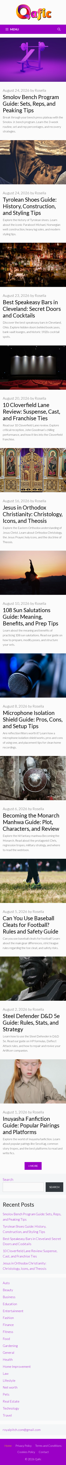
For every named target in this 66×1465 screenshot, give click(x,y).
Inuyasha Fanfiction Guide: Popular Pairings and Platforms (31, 1125)
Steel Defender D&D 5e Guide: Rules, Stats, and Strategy (31, 1022)
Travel (7, 1415)
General (8, 1352)
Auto (6, 1283)
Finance (8, 1325)
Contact (44, 1452)
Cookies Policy (26, 1452)
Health (8, 1359)
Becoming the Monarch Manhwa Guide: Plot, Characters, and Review (31, 822)
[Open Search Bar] (59, 29)
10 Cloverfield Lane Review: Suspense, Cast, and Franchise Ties (31, 411)
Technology (11, 1408)
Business (9, 1297)
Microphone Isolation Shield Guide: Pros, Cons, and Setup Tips (33, 719)
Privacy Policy (23, 1445)
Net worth (10, 1387)
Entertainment (13, 1311)
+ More (33, 1165)
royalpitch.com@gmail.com (22, 1430)
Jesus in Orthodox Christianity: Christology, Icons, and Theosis (33, 514)
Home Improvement (17, 1366)
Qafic (38, 1459)
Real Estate (11, 1401)
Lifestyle (9, 1380)
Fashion (8, 1318)
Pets (6, 1394)
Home (8, 1445)
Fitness (8, 1332)
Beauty (8, 1290)
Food (6, 1339)
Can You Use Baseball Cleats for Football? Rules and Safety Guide (30, 925)
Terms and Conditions (48, 1445)
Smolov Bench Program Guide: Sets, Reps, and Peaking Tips (31, 103)
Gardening (10, 1346)
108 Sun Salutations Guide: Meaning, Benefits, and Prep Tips (30, 617)
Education (10, 1304)
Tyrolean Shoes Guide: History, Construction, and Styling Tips (30, 206)
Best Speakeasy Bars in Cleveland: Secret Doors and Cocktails (32, 309)
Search (8, 1179)
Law (5, 1373)
